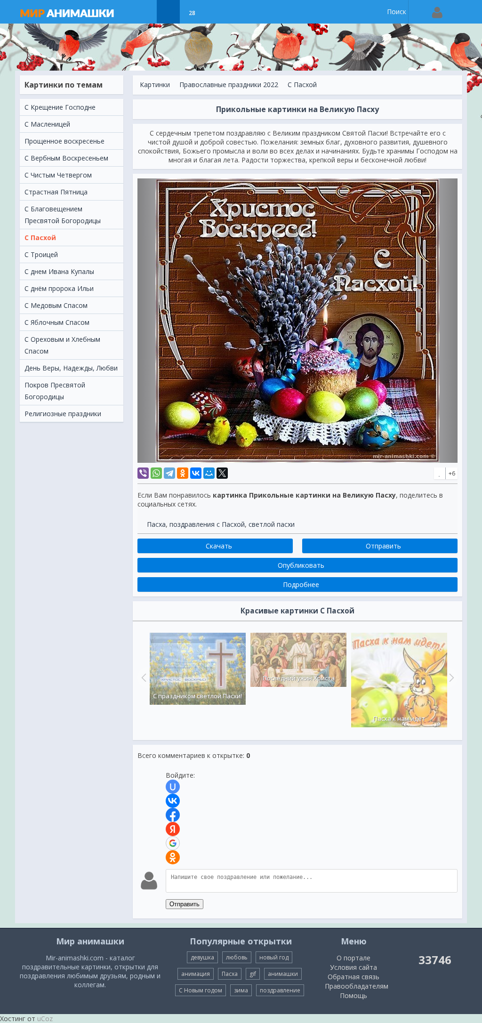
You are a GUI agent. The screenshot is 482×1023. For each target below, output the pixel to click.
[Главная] (76, 12)
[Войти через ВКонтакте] (173, 801)
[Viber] (143, 473)
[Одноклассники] (182, 473)
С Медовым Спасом (56, 305)
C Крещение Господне (60, 107)
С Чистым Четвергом (58, 174)
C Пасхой (40, 237)
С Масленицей (47, 124)
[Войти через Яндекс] (173, 829)
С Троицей (41, 254)
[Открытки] (144, 12)
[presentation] (142, 677)
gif (252, 974)
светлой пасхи (272, 524)
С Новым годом (200, 990)
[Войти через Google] (173, 843)
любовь (237, 957)
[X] (222, 473)
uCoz (45, 1018)
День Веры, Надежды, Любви (71, 367)
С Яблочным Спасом (56, 322)
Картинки (155, 84)
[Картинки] (168, 12)
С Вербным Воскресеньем (66, 157)
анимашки (283, 974)
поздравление (280, 990)
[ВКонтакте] (195, 473)
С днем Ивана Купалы (59, 271)
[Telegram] (169, 473)
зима (241, 990)
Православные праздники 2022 (228, 84)
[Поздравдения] (215, 12)
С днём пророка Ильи (59, 288)
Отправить (184, 904)
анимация (195, 974)
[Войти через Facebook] (173, 815)
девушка (202, 957)
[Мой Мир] (209, 473)
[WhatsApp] (156, 473)
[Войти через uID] (173, 787)
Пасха (156, 524)
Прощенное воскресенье (64, 141)
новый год (274, 957)
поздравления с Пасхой (207, 524)
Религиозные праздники (62, 413)
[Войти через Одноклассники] (173, 857)
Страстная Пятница (56, 191)
